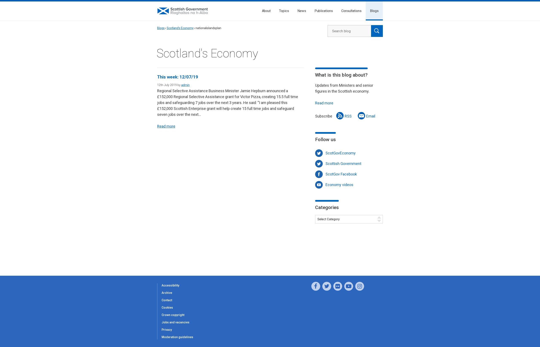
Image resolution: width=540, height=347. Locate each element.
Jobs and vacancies (175, 322)
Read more (166, 126)
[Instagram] (359, 286)
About (266, 11)
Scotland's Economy (180, 28)
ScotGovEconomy (340, 153)
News (301, 11)
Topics (284, 11)
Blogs (374, 11)
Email (370, 116)
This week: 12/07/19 (177, 77)
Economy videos (339, 184)
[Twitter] (326, 286)
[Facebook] (315, 286)
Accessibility (170, 285)
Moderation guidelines (177, 337)
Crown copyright (173, 315)
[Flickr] (337, 286)
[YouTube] (348, 286)
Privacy (167, 329)
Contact (167, 300)
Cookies (167, 307)
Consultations (351, 11)
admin (185, 85)
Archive (167, 292)
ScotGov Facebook (341, 174)
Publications (324, 11)
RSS (348, 116)
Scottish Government (343, 163)
